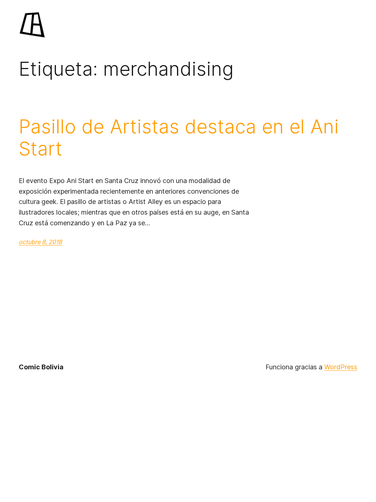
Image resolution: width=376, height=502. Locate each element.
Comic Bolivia (41, 367)
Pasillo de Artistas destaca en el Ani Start (179, 138)
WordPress (340, 367)
